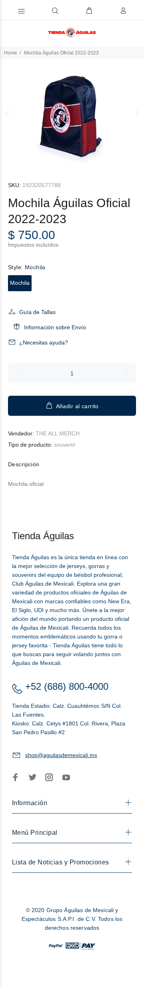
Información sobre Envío (55, 327)
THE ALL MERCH (58, 433)
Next (136, 113)
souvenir (65, 444)
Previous (7, 113)
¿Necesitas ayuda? (43, 342)
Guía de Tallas (37, 312)
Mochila (20, 283)
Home (10, 53)
